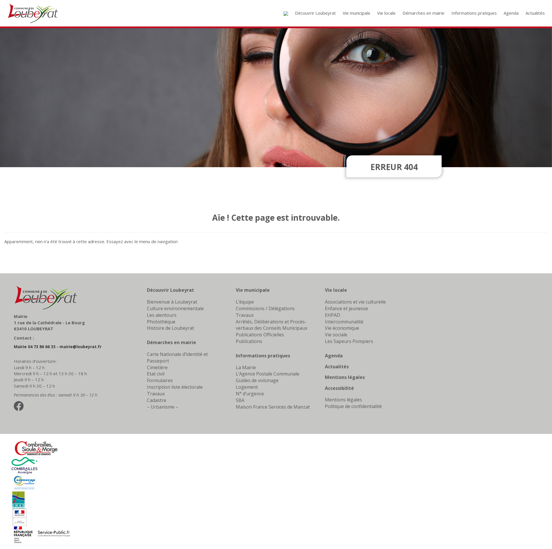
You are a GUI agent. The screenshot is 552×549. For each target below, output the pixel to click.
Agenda (334, 355)
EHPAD (332, 315)
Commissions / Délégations (265, 308)
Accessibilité (339, 388)
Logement (247, 387)
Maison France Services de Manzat (273, 407)
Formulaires (160, 380)
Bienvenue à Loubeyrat (172, 302)
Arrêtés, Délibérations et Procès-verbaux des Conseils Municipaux (271, 325)
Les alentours (162, 315)
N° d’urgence (250, 393)
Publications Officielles (260, 334)
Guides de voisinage (257, 380)
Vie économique (342, 328)
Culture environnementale (175, 308)
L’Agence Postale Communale (267, 374)
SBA (240, 400)
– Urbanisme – (162, 407)
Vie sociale (336, 334)
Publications (249, 341)
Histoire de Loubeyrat (170, 328)
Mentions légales (345, 377)
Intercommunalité (344, 322)
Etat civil (155, 374)
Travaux (156, 393)
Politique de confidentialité (353, 406)
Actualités (337, 366)
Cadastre (156, 400)
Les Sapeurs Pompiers (349, 341)
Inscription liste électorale (175, 387)
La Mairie (246, 367)
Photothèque (161, 322)
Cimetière (157, 367)
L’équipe (245, 302)
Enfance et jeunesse (346, 308)
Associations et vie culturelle (355, 302)
